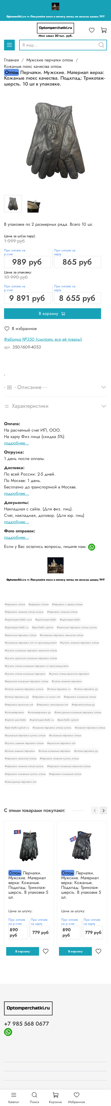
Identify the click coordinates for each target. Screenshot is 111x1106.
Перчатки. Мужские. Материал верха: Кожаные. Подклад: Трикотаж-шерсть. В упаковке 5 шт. (28, 885)
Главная (11, 60)
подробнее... (16, 443)
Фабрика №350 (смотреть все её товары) (43, 339)
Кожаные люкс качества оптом (32, 66)
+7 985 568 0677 (26, 1024)
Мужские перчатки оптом (49, 60)
